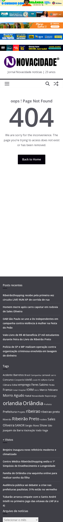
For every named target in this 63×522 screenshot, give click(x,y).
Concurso (8, 379)
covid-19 (36, 380)
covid (28, 379)
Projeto (21, 412)
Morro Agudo (13, 395)
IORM (30, 390)
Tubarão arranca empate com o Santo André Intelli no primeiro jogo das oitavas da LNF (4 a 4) (30, 501)
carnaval (46, 375)
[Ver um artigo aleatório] (56, 84)
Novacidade (38, 395)
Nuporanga (50, 395)
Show (43, 425)
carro (53, 375)
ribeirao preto (50, 412)
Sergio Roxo (32, 425)
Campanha (36, 375)
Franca (7, 390)
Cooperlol (19, 379)
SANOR (19, 425)
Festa (51, 384)
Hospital (22, 390)
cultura (44, 379)
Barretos (18, 375)
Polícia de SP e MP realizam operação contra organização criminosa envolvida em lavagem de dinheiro (30, 351)
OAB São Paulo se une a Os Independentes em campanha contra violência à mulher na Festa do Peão (30, 323)
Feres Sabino (39, 385)
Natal (28, 395)
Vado (39, 430)
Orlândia (33, 403)
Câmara (7, 384)
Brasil (27, 375)
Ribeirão (7, 419)
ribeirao (33, 411)
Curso (51, 379)
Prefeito (48, 404)
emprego (24, 385)
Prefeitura (10, 412)
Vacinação (29, 430)
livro (36, 390)
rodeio (43, 419)
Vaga (45, 430)
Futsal (15, 390)
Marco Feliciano (49, 389)
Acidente (8, 375)
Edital (15, 384)
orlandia (12, 403)
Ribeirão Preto (25, 419)
